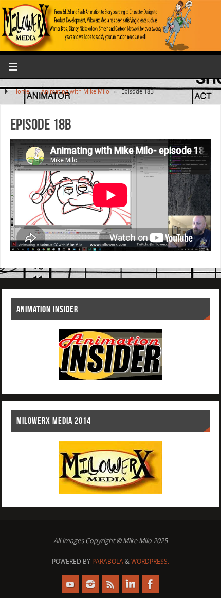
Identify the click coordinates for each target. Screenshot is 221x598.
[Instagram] (90, 584)
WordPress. (150, 561)
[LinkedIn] (130, 584)
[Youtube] (70, 584)
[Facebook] (150, 584)
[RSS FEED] (110, 584)
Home (21, 91)
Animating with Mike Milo (75, 91)
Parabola (107, 561)
